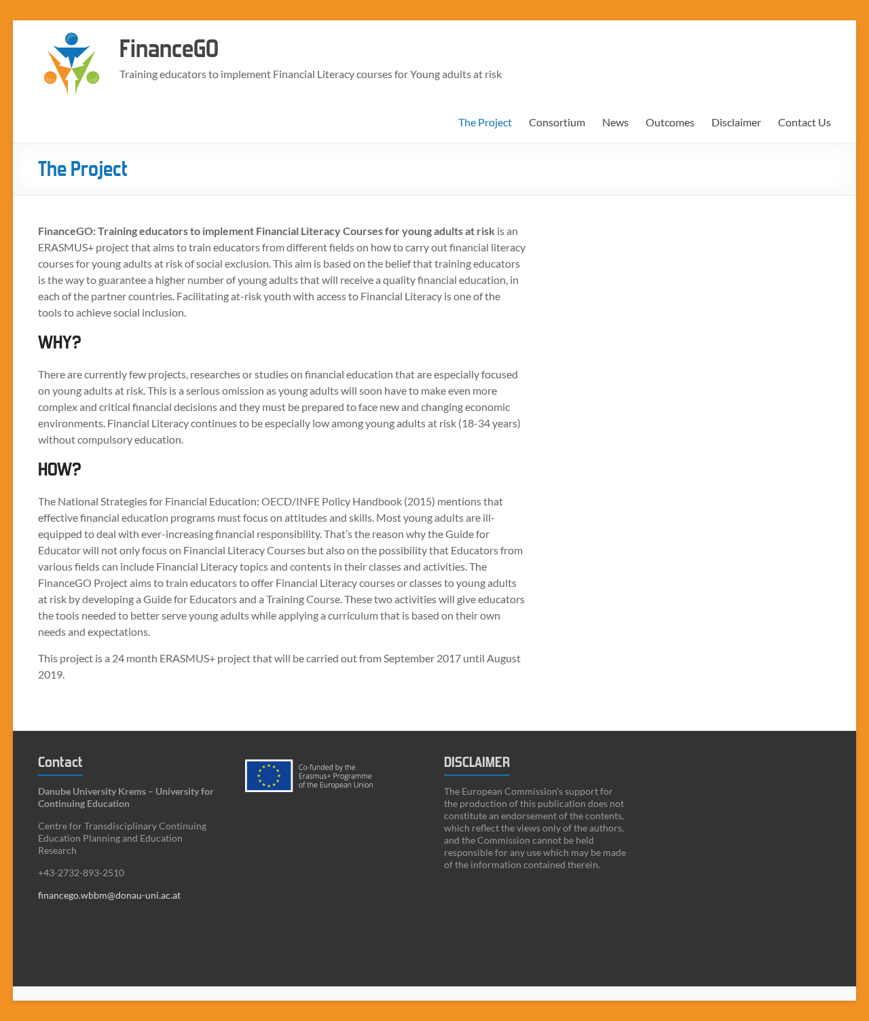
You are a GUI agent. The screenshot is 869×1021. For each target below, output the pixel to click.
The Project (485, 121)
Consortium (557, 121)
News (615, 121)
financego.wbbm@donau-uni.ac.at (109, 895)
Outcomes (670, 121)
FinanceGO (169, 49)
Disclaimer (736, 121)
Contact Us (804, 121)
